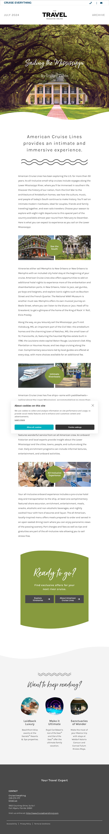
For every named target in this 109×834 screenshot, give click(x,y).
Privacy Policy (25, 824)
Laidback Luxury (30, 722)
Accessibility (12, 824)
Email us (13, 800)
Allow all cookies (34, 427)
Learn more (20, 420)
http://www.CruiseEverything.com (42, 813)
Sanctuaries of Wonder (79, 722)
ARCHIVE (98, 15)
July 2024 (11, 15)
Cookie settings (74, 427)
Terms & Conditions (42, 824)
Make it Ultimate (54, 722)
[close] (93, 405)
